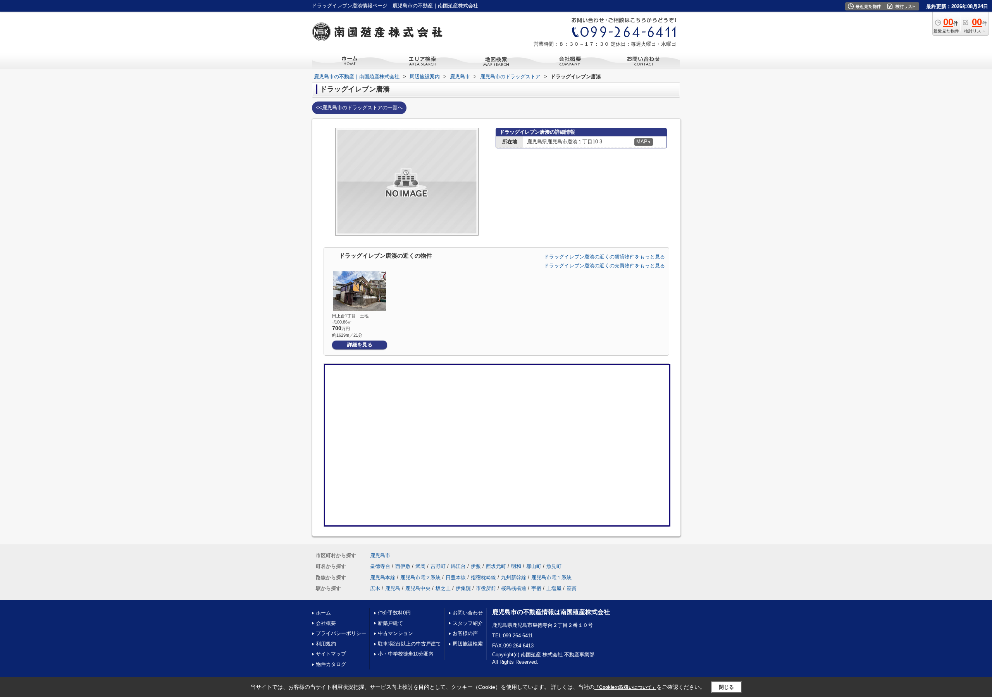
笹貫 (572, 588)
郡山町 (533, 566)
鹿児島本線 (382, 577)
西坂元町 (496, 566)
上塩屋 (553, 588)
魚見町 (553, 566)
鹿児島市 (380, 555)
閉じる (726, 687)
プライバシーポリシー (341, 633)
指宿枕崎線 (483, 577)
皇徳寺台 (380, 566)
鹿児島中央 (418, 588)
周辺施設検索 (468, 644)
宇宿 (536, 588)
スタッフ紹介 (468, 623)
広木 (375, 588)
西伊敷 (402, 566)
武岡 (420, 566)
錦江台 (458, 566)
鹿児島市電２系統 (420, 577)
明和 (516, 566)
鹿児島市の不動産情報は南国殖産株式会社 (551, 612)
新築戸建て (390, 623)
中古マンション (395, 633)
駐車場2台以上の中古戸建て (409, 644)
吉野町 (438, 566)
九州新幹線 (513, 577)
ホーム (323, 613)
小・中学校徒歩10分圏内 (406, 654)
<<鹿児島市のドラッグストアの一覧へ (359, 107)
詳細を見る (359, 345)
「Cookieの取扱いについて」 (625, 687)
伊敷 (476, 566)
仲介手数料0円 (394, 613)
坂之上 (443, 588)
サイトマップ (331, 654)
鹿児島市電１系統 (551, 577)
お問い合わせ (468, 613)
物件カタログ (331, 664)
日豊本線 (456, 577)
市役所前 (486, 588)
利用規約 (326, 644)
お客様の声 (465, 633)
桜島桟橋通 (513, 588)
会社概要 (326, 623)
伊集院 (463, 588)
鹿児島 (392, 588)
